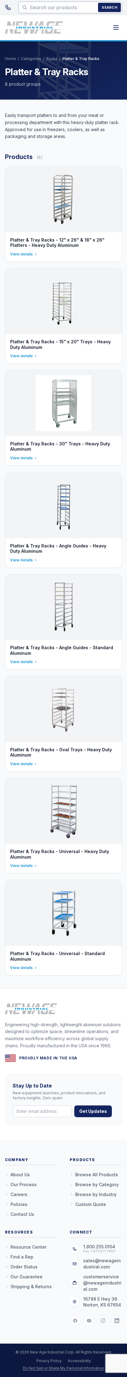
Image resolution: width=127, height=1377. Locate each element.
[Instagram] (102, 1320)
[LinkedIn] (116, 1320)
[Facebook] (75, 1320)
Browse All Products (96, 1174)
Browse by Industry (96, 1194)
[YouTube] (89, 1320)
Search (109, 7)
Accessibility (79, 1360)
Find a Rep (21, 1256)
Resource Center (28, 1247)
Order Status (24, 1266)
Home (10, 58)
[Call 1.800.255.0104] (8, 7)
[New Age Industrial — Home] (34, 27)
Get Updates (93, 1111)
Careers (18, 1194)
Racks (51, 58)
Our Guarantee (26, 1276)
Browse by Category (97, 1184)
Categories (31, 58)
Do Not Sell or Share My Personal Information (63, 1368)
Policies (18, 1204)
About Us (20, 1174)
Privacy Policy (49, 1360)
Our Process (23, 1184)
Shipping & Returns (31, 1286)
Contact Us (22, 1214)
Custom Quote (90, 1204)
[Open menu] (116, 27)
